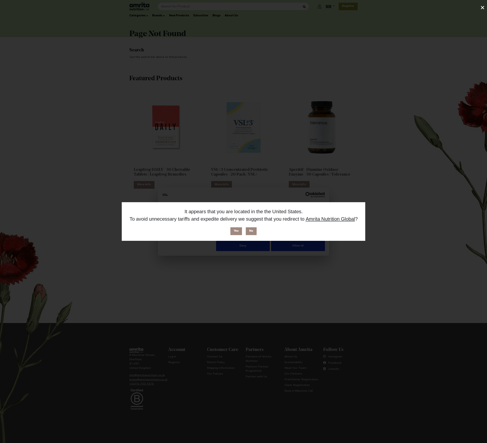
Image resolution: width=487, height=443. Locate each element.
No (251, 230)
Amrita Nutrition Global (330, 219)
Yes (236, 230)
